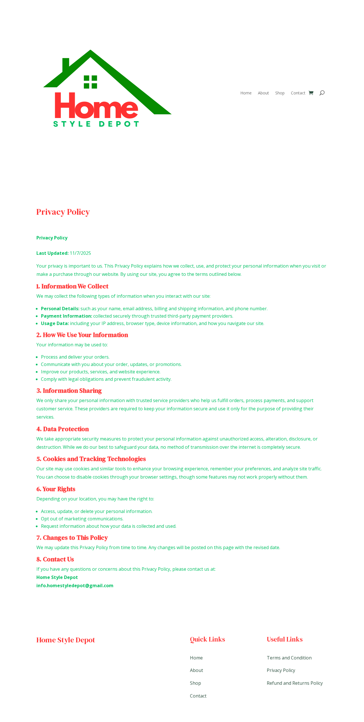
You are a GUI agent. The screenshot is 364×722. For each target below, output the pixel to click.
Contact (298, 93)
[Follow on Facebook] (41, 659)
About (263, 93)
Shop (280, 93)
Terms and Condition (289, 658)
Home (246, 93)
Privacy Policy (281, 670)
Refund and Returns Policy (295, 683)
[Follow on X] (52, 659)
